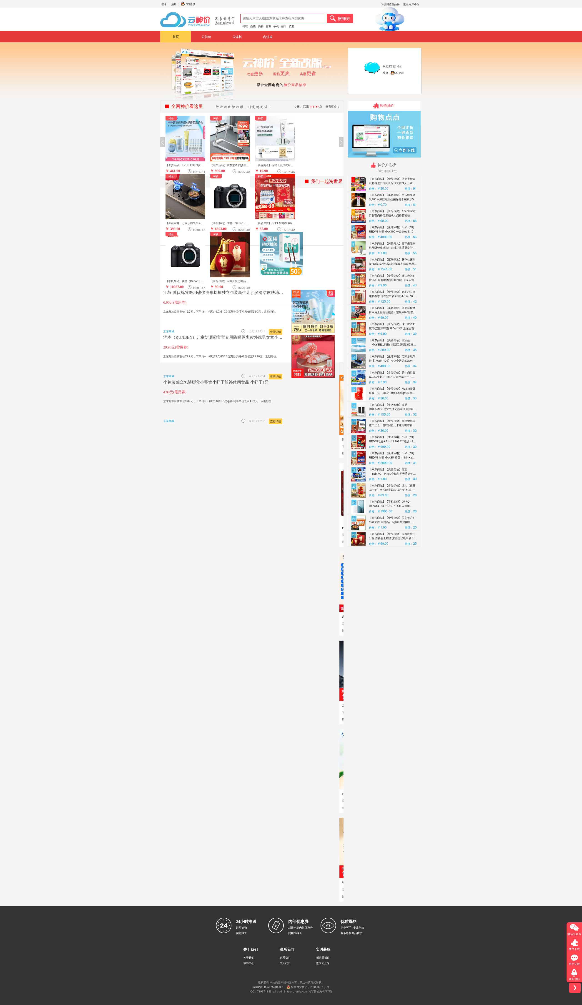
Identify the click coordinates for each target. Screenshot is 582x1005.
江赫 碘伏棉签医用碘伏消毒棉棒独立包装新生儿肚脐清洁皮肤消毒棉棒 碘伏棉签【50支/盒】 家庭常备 (255, 292)
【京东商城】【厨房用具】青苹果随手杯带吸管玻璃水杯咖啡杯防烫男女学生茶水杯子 (392, 247)
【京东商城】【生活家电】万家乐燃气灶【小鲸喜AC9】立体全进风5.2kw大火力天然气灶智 (392, 360)
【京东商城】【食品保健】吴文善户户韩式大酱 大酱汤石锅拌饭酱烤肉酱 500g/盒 (392, 522)
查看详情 (275, 331)
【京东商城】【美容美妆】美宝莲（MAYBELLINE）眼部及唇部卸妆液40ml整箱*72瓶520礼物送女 (391, 344)
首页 (176, 36)
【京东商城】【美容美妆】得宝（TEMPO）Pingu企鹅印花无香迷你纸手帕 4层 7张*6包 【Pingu (392, 473)
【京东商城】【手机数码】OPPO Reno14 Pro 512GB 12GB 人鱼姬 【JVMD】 (389, 505)
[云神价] (197, 19)
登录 (164, 4)
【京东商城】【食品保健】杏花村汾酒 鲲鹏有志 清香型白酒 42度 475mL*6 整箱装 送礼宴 (392, 296)
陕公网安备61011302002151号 (310, 987)
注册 (174, 4)
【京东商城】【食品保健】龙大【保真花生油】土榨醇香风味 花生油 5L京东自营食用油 (392, 489)
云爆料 (237, 36)
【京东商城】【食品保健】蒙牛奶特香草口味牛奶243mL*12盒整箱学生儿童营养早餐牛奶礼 (392, 376)
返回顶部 (574, 979)
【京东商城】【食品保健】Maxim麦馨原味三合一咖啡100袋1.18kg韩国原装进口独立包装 (392, 392)
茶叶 (284, 26)
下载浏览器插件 (390, 4)
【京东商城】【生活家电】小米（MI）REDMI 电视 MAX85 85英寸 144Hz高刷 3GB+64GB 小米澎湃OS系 (392, 457)
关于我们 (248, 957)
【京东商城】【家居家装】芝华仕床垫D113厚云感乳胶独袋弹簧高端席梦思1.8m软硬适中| (392, 263)
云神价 (206, 36)
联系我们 (285, 957)
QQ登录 (190, 4)
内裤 (260, 26)
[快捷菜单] (575, 988)
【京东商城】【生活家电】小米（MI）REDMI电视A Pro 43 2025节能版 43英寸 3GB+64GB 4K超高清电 (392, 441)
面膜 (253, 26)
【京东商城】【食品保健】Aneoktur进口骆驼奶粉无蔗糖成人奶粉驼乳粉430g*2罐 (392, 215)
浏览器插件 (323, 957)
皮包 (291, 26)
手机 (276, 26)
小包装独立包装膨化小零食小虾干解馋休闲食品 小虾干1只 (216, 382)
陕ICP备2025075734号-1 (268, 987)
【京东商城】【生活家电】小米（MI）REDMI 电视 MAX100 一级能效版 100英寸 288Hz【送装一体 (392, 231)
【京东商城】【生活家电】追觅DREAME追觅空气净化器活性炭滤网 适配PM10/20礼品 (391, 409)
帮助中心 (248, 963)
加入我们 (285, 963)
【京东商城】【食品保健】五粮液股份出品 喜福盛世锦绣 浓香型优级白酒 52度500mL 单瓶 (392, 538)
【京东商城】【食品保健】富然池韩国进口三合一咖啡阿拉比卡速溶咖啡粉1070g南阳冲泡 (392, 425)
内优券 (268, 36)
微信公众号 (323, 963)
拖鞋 (245, 26)
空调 (268, 26)
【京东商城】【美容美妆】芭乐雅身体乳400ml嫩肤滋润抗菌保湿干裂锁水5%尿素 (392, 199)
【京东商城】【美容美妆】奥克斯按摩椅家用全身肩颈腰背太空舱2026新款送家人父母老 (392, 312)
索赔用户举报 (411, 4)
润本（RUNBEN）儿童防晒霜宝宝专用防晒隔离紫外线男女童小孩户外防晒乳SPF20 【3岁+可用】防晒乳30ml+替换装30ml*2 (275, 337)
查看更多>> (333, 106)
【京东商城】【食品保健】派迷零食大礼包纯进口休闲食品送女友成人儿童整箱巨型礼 (392, 183)
